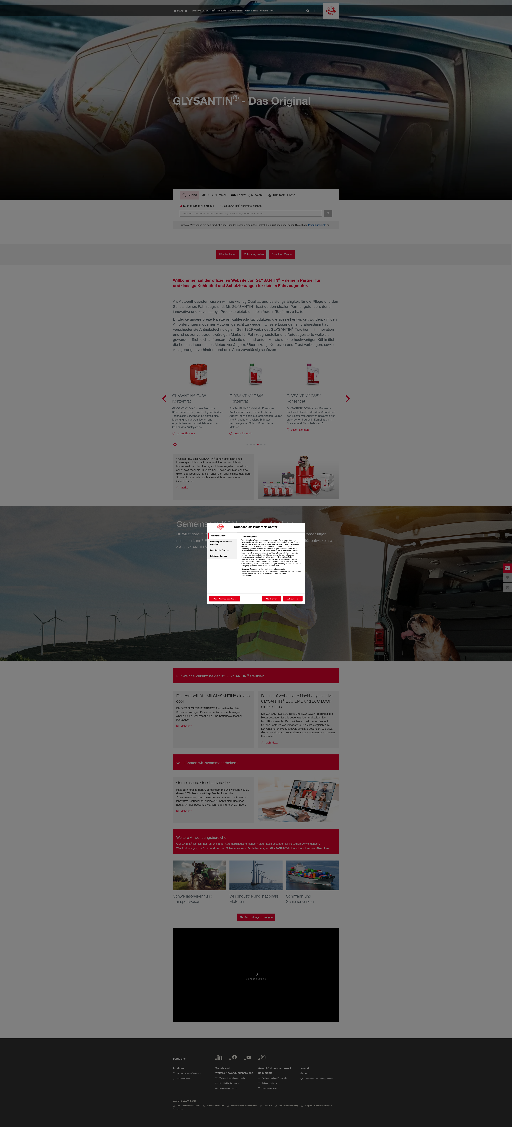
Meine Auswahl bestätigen (224, 599)
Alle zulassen (292, 599)
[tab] (222, 536)
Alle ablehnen (271, 599)
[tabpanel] (272, 557)
